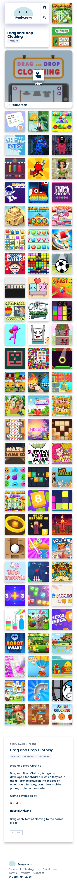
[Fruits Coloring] (62, 714)
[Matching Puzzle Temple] (62, 382)
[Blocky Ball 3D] (15, 548)
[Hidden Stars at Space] (15, 192)
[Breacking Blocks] (62, 500)
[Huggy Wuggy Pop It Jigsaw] (38, 145)
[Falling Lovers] (38, 287)
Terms (13, 873)
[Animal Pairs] (15, 145)
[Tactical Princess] (62, 168)
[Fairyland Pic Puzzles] (15, 714)
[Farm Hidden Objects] (15, 405)
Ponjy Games (17, 743)
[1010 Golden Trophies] (38, 263)
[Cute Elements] (38, 382)
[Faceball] (15, 334)
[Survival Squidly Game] (38, 453)
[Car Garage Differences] (15, 382)
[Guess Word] (38, 477)
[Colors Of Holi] (62, 121)
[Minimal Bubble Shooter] (62, 192)
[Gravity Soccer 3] (62, 263)
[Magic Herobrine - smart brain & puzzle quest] (38, 524)
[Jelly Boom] (15, 477)
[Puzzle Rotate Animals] (38, 121)
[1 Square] (15, 287)
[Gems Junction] (38, 239)
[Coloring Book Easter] (62, 666)
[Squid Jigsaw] (62, 145)
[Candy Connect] (38, 405)
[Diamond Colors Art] (15, 666)
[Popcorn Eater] (15, 263)
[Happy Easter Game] (38, 666)
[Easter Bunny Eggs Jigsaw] (38, 619)
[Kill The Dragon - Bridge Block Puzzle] (62, 524)
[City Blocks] (15, 216)
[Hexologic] (38, 429)
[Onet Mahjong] (38, 311)
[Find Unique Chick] (38, 643)
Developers (50, 869)
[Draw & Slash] (38, 548)
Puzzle (32, 743)
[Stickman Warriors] (62, 690)
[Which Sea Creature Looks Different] (38, 216)
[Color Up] (62, 358)
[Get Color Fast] (62, 287)
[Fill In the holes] (38, 714)
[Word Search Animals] (62, 13)
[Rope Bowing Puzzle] (38, 572)
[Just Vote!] (15, 121)
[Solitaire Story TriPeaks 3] (62, 548)
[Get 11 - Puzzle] (15, 595)
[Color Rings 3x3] (15, 524)
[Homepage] (23, 13)
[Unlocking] (15, 168)
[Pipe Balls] (38, 690)
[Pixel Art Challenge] (38, 358)
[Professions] (62, 37)
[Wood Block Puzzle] (62, 429)
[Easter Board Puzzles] (15, 500)
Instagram (32, 869)
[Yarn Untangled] (15, 572)
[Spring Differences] (62, 572)
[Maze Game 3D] (15, 453)
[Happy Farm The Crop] (15, 690)
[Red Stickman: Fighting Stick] (38, 168)
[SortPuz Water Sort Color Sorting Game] (15, 619)
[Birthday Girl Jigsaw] (62, 453)
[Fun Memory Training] (62, 216)
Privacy (25, 873)
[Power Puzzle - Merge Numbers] (38, 500)
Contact (38, 873)
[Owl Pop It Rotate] (38, 192)
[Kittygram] (62, 405)
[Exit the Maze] (15, 358)
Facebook (15, 869)
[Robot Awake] (15, 643)
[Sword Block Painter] (62, 311)
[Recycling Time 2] (62, 643)
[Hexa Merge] (62, 619)
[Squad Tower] (62, 334)
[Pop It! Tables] (15, 311)
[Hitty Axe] (62, 239)
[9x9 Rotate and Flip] (38, 595)
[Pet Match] (62, 595)
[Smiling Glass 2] (38, 334)
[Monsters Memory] (15, 239)
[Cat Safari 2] (62, 477)
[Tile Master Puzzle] (15, 429)
